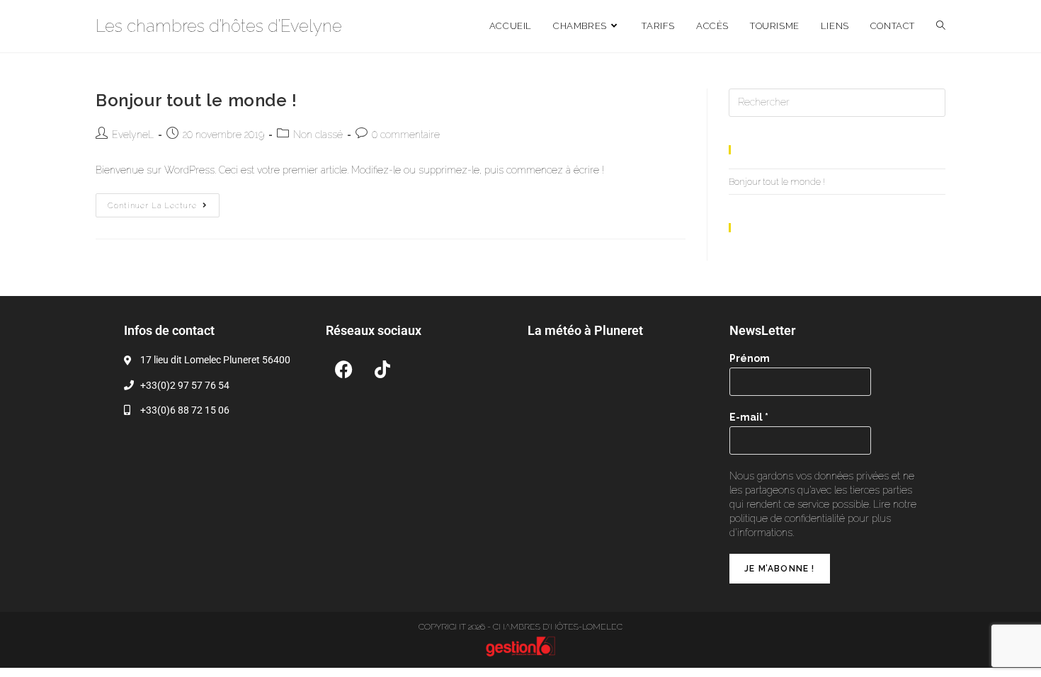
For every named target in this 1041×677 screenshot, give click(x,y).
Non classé (318, 134)
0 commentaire (406, 134)
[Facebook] (343, 369)
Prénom (749, 358)
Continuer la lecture (164, 201)
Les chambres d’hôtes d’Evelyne (219, 26)
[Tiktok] (382, 369)
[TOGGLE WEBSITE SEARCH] (941, 26)
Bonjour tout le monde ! (196, 100)
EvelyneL (133, 134)
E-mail (748, 417)
